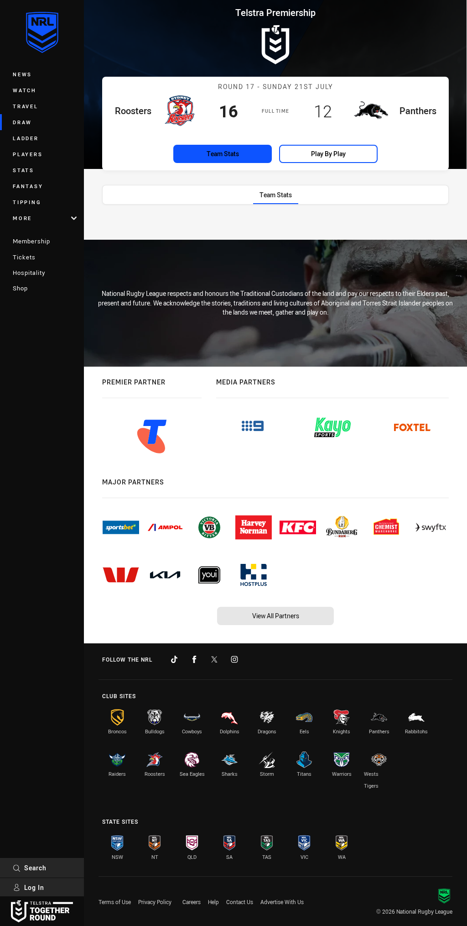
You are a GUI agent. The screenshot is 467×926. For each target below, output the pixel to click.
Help (213, 901)
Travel (25, 106)
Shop (20, 288)
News (22, 74)
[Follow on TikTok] (174, 659)
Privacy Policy (154, 901)
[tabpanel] (275, 224)
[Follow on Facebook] (194, 659)
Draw (22, 122)
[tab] (275, 194)
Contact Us (239, 901)
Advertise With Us (282, 901)
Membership (31, 241)
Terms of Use (115, 901)
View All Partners (275, 615)
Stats (23, 170)
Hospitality (29, 272)
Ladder (26, 138)
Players (27, 154)
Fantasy (28, 186)
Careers (191, 901)
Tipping (27, 202)
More (22, 218)
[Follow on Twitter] (214, 659)
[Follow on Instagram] (234, 659)
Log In (34, 887)
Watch (24, 90)
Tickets (24, 257)
